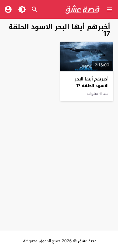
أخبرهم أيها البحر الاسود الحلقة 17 (92, 82)
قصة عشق (87, 241)
